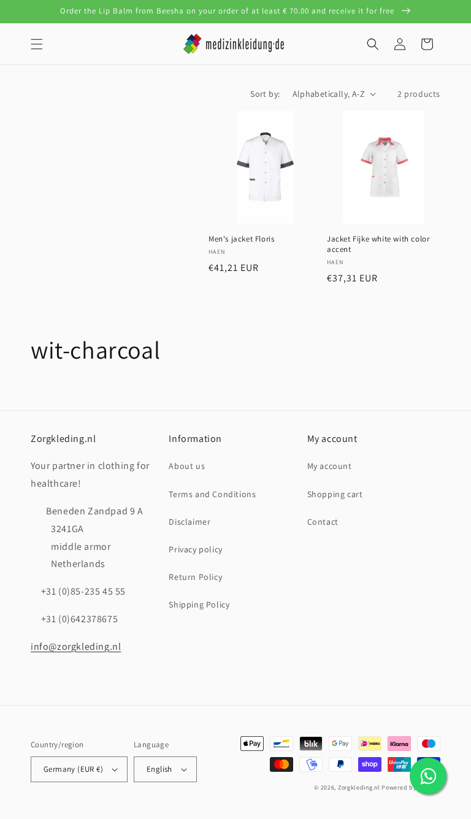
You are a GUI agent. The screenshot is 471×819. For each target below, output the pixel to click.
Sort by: (265, 93)
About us (187, 465)
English (159, 769)
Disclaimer (189, 521)
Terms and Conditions (212, 494)
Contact (323, 521)
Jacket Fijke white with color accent (378, 244)
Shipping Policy (199, 604)
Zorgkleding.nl (359, 787)
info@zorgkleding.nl (76, 646)
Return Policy (195, 576)
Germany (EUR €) (73, 769)
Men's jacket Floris (241, 239)
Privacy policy (195, 549)
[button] (36, 44)
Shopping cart (335, 494)
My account (329, 465)
